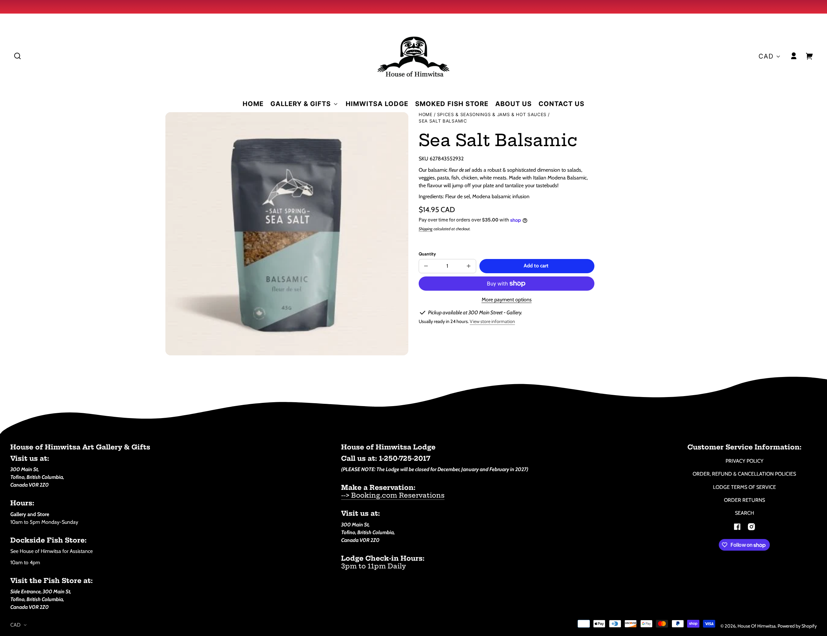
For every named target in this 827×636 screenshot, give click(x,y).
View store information (492, 321)
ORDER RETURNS (744, 500)
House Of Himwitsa (757, 626)
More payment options (507, 299)
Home (426, 114)
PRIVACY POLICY (744, 461)
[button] (17, 56)
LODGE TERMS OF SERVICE (744, 487)
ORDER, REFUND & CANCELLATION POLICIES (744, 474)
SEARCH (744, 513)
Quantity (427, 253)
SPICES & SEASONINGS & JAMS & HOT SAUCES (492, 114)
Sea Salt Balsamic (443, 121)
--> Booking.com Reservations (393, 495)
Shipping (426, 228)
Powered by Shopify (797, 626)
